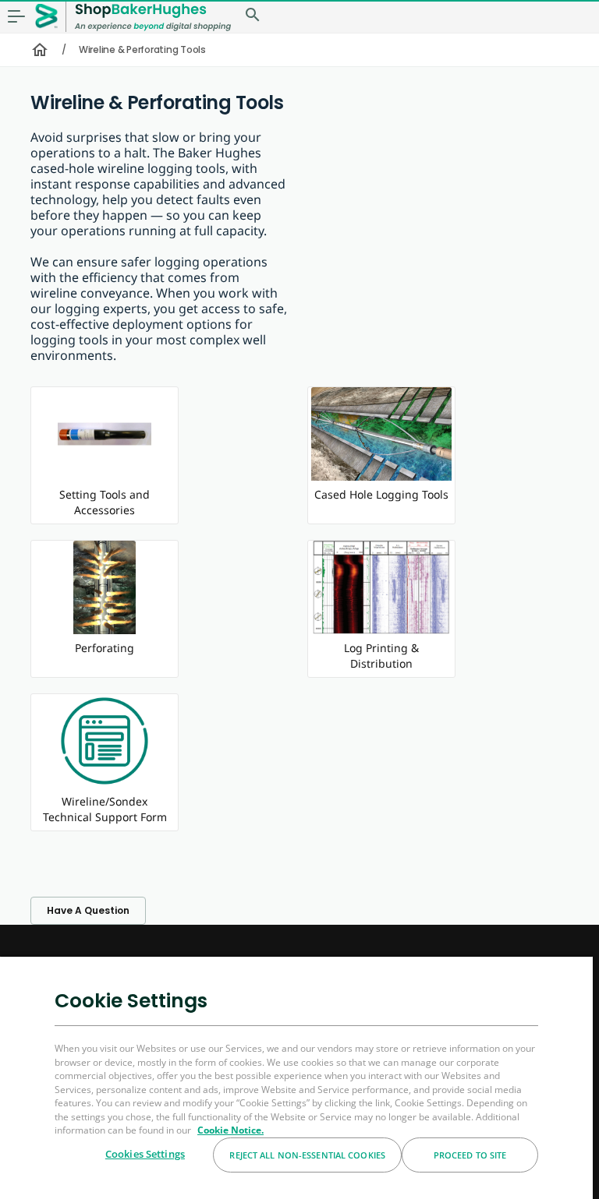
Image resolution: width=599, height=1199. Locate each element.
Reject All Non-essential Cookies (307, 1155)
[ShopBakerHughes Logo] (153, 17)
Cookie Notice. (230, 1130)
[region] (296, 1077)
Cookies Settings (145, 1154)
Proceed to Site (470, 1155)
